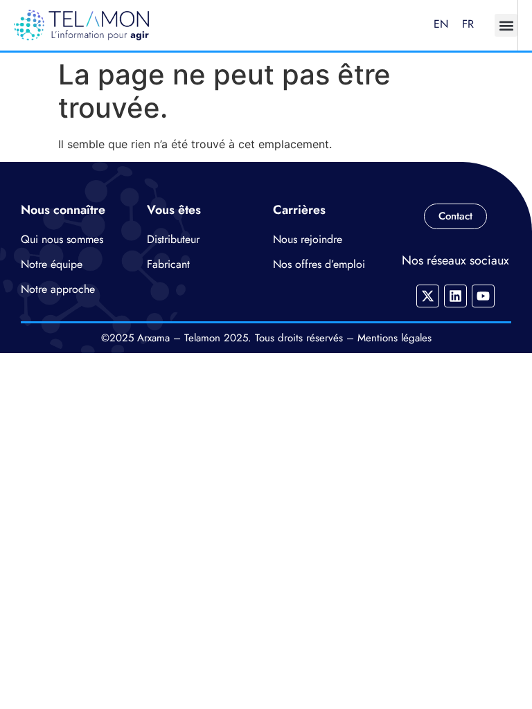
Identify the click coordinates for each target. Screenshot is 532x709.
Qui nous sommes (62, 239)
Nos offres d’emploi (319, 264)
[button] (506, 25)
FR (468, 24)
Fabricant (168, 264)
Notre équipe (51, 264)
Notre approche (58, 289)
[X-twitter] (427, 296)
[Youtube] (483, 296)
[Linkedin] (455, 296)
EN (441, 24)
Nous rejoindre (307, 239)
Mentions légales (394, 337)
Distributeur (173, 239)
